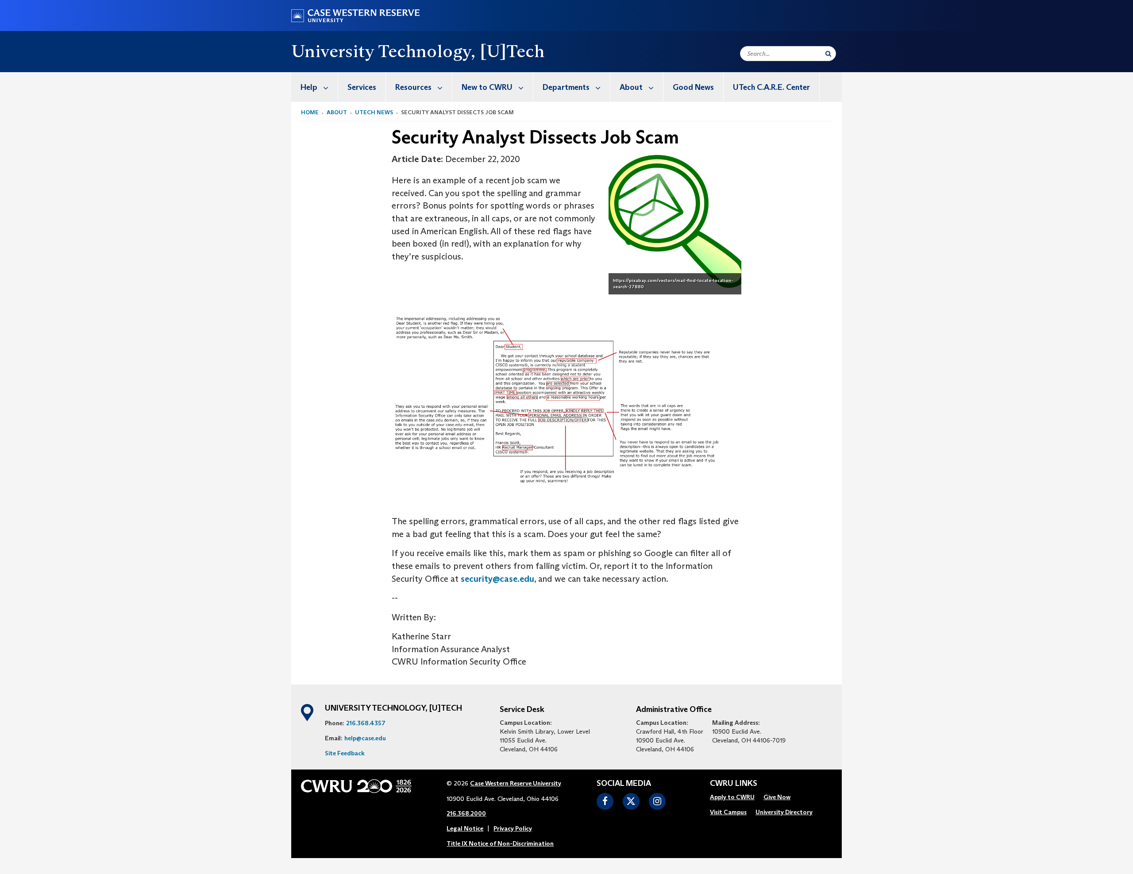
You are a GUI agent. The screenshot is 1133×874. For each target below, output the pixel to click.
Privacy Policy (512, 828)
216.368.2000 (466, 813)
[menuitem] (314, 87)
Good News (693, 87)
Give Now (776, 797)
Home (310, 112)
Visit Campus (728, 812)
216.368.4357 (365, 723)
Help (309, 87)
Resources (413, 87)
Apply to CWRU (732, 797)
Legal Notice (465, 828)
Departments (566, 87)
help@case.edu (365, 738)
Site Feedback (345, 753)
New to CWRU (487, 87)
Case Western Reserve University (515, 783)
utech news (374, 112)
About (631, 87)
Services (361, 87)
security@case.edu (497, 578)
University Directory (784, 812)
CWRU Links (733, 783)
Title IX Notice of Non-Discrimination (500, 843)
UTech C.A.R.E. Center (771, 87)
